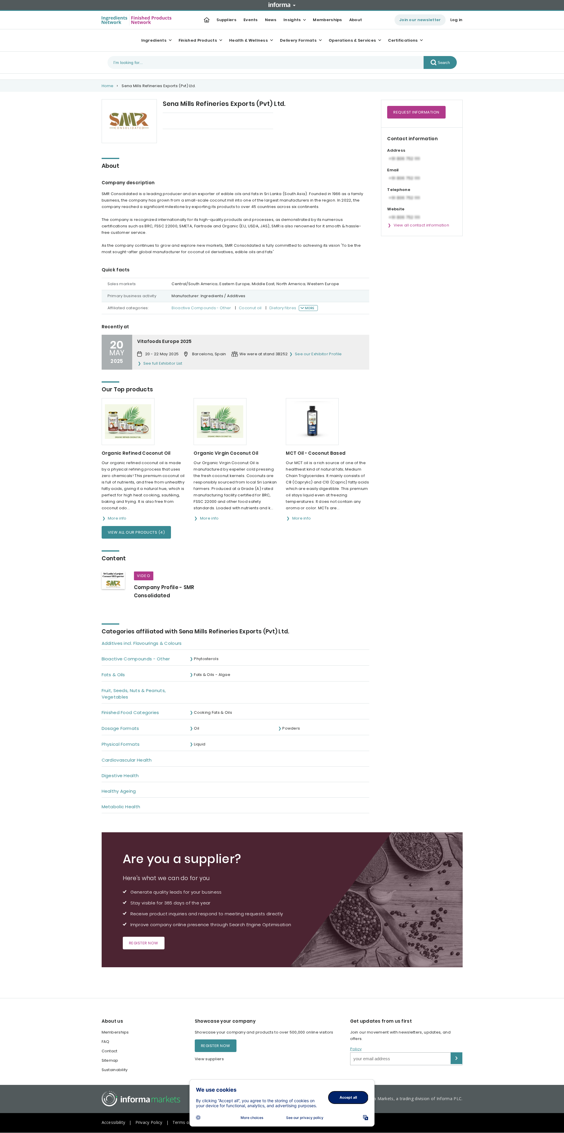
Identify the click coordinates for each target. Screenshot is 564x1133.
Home (108, 86)
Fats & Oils (113, 675)
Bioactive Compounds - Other (201, 308)
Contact (110, 1051)
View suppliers (209, 1059)
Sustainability (115, 1070)
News (270, 20)
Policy (356, 1049)
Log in (456, 20)
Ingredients (154, 40)
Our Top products (180, 121)
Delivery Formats (298, 40)
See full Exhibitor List (162, 363)
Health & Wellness (248, 40)
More (310, 308)
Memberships (327, 20)
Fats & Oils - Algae (212, 674)
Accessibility (113, 1122)
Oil (196, 728)
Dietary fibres (282, 308)
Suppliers (226, 20)
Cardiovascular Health (127, 760)
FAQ (106, 1041)
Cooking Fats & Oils (213, 712)
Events (251, 20)
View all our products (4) (136, 532)
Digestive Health (120, 775)
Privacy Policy (148, 1122)
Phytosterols (206, 659)
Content (218, 121)
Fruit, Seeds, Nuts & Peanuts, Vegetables (134, 693)
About (355, 20)
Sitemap (110, 1060)
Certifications (403, 40)
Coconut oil (250, 308)
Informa (282, 4)
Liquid (199, 744)
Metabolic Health (121, 807)
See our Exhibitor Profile (318, 354)
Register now (143, 943)
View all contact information (421, 225)
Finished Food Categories (130, 712)
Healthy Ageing (119, 791)
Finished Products (198, 40)
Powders (291, 728)
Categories (250, 121)
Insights (292, 20)
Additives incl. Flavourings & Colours (142, 643)
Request (416, 112)
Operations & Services (352, 40)
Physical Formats (121, 744)
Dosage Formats (120, 728)
